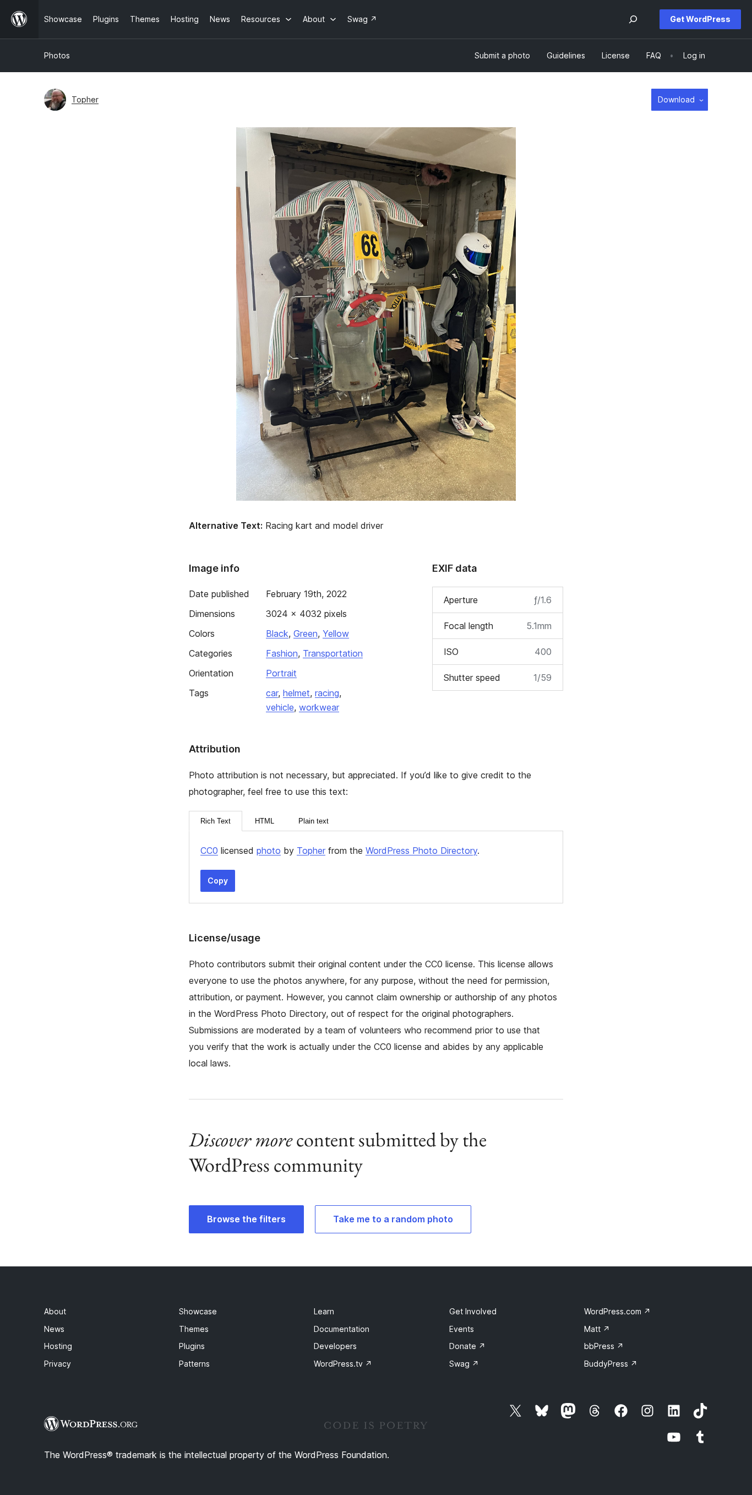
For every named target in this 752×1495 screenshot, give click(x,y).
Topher (85, 99)
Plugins (192, 1346)
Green (305, 633)
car (272, 692)
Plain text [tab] (313, 821)
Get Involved (473, 1311)
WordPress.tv (343, 1363)
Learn (324, 1311)
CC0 (209, 850)
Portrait (281, 673)
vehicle (280, 707)
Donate (467, 1346)
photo (269, 850)
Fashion (282, 653)
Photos (57, 55)
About (55, 1311)
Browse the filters (246, 1219)
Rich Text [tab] (215, 821)
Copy (218, 880)
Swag (464, 1363)
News (54, 1329)
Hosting (58, 1346)
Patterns (194, 1363)
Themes (194, 1329)
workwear (319, 707)
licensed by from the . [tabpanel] (339, 850)
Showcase (198, 1311)
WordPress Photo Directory (421, 850)
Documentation (341, 1329)
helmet (296, 692)
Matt (597, 1329)
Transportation (333, 653)
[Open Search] (633, 19)
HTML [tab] (264, 821)
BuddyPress (610, 1363)
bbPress (604, 1346)
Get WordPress (700, 19)
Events (461, 1329)
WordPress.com (617, 1311)
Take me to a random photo (393, 1219)
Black (277, 633)
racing (327, 692)
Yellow (336, 633)
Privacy (57, 1363)
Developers (335, 1346)
